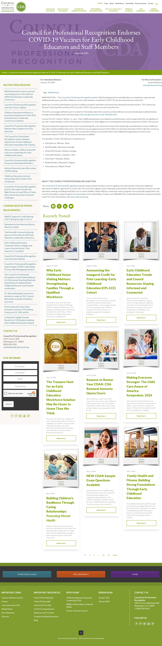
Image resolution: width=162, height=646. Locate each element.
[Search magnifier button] (157, 4)
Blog (36, 620)
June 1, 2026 (131, 471)
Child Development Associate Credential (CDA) (79, 599)
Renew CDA (104, 597)
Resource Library (140, 3)
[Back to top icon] (81, 632)
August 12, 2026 (51, 266)
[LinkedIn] (64, 205)
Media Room (119, 3)
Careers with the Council (12, 597)
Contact (150, 3)
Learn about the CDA (11, 605)
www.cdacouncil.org (79, 197)
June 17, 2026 (51, 377)
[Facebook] (52, 205)
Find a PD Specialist (42, 601)
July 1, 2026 (131, 266)
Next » (115, 555)
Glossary (5, 616)
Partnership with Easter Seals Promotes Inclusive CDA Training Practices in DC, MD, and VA (18, 309)
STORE (135, 574)
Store (106, 3)
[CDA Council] (13, 6)
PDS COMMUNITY (81, 574)
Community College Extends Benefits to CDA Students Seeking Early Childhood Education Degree (19, 320)
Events (5, 601)
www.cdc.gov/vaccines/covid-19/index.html (98, 114)
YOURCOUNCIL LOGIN (27, 574)
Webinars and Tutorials (44, 612)
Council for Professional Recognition (61, 186)
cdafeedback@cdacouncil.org (16, 347)
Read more (61, 322)
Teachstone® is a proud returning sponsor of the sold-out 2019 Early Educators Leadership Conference (19, 235)
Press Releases (8, 612)
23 (103, 555)
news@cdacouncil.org (152, 85)
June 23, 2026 (131, 373)
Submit (8, 404)
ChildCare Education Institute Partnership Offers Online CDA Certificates (17, 179)
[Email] (70, 205)
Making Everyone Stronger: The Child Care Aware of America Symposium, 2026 (141, 386)
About (112, 3)
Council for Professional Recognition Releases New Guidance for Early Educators (20, 129)
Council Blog (129, 3)
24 (109, 555)
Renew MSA (104, 601)
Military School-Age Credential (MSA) (79, 605)
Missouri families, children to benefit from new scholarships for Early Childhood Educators (20, 153)
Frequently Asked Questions (46, 616)
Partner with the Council (76, 610)
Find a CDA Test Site (42, 605)
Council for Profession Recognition (76, 97)
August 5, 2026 (91, 266)
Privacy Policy (62, 638)
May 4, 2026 (50, 493)
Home (4, 72)
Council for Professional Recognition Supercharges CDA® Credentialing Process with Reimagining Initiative (20, 267)
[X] (58, 205)
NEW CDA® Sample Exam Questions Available (100, 480)
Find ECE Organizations (44, 609)
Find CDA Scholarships (43, 597)
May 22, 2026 (91, 471)
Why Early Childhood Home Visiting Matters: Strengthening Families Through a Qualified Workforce (60, 283)
